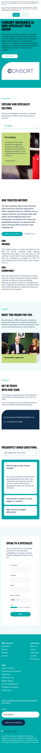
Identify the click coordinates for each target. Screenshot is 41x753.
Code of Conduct (8, 668)
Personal (5, 652)
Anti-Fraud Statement (10, 684)
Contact (5, 656)
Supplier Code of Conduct (11, 671)
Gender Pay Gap (8, 678)
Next (20, 614)
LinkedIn (33, 656)
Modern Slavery (7, 681)
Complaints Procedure (10, 687)
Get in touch (10, 56)
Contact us (29, 234)
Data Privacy (6, 674)
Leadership (34, 652)
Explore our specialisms (12, 234)
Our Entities (34, 659)
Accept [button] (16, 15)
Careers (33, 649)
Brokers (4, 649)
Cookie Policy (7, 690)
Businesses (6, 646)
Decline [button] (25, 15)
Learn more (10, 161)
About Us (33, 646)
